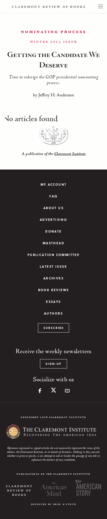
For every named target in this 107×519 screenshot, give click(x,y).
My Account (54, 184)
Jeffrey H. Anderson (56, 95)
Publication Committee (53, 255)
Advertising (53, 220)
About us (53, 208)
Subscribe (53, 328)
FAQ (53, 196)
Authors (53, 313)
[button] (100, 6)
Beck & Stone (64, 504)
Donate (53, 231)
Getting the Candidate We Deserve (53, 60)
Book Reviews (53, 290)
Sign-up (53, 363)
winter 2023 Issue (53, 42)
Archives (53, 278)
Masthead (53, 243)
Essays (53, 302)
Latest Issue (53, 266)
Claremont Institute (70, 154)
